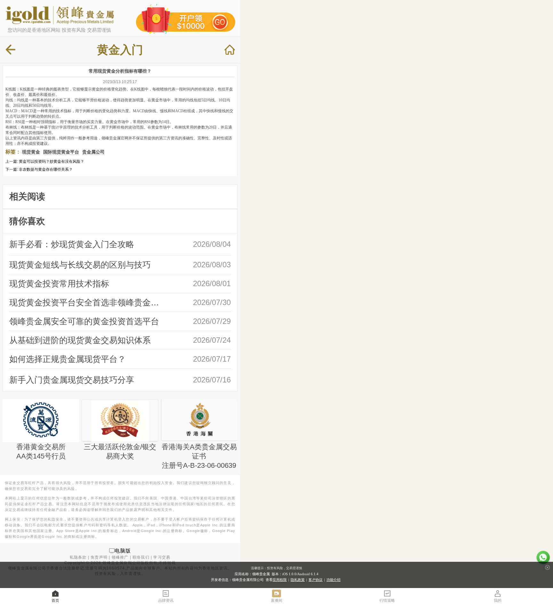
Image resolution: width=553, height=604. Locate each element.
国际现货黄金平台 (61, 151)
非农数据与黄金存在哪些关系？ (46, 169)
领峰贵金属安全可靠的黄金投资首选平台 (84, 321)
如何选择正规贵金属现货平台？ (67, 359)
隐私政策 (298, 580)
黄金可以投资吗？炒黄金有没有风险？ (51, 161)
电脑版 (123, 550)
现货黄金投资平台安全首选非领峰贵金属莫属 (86, 302)
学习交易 (161, 557)
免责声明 (99, 557)
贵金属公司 (93, 151)
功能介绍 (333, 580)
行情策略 (387, 600)
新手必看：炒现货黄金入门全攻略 (71, 244)
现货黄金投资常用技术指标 (59, 283)
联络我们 (140, 557)
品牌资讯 (165, 600)
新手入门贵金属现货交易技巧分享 (71, 380)
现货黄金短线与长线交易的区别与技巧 (80, 265)
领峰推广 (120, 557)
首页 (55, 600)
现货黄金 (31, 151)
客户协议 (316, 580)
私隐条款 (78, 557)
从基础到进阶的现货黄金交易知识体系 (80, 340)
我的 (497, 600)
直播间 (276, 600)
